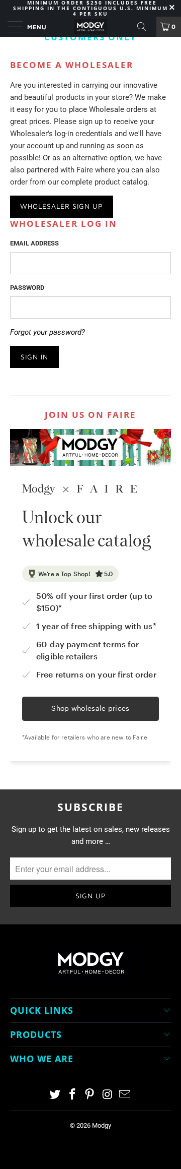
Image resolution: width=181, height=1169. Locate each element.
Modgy (101, 1125)
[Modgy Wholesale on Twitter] (55, 1095)
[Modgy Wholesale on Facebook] (72, 1095)
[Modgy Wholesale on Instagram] (107, 1095)
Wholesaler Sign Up (61, 206)
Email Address (34, 243)
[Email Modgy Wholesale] (125, 1095)
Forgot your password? (47, 332)
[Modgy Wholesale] (90, 27)
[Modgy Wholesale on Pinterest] (90, 1095)
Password (27, 287)
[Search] (145, 26)
